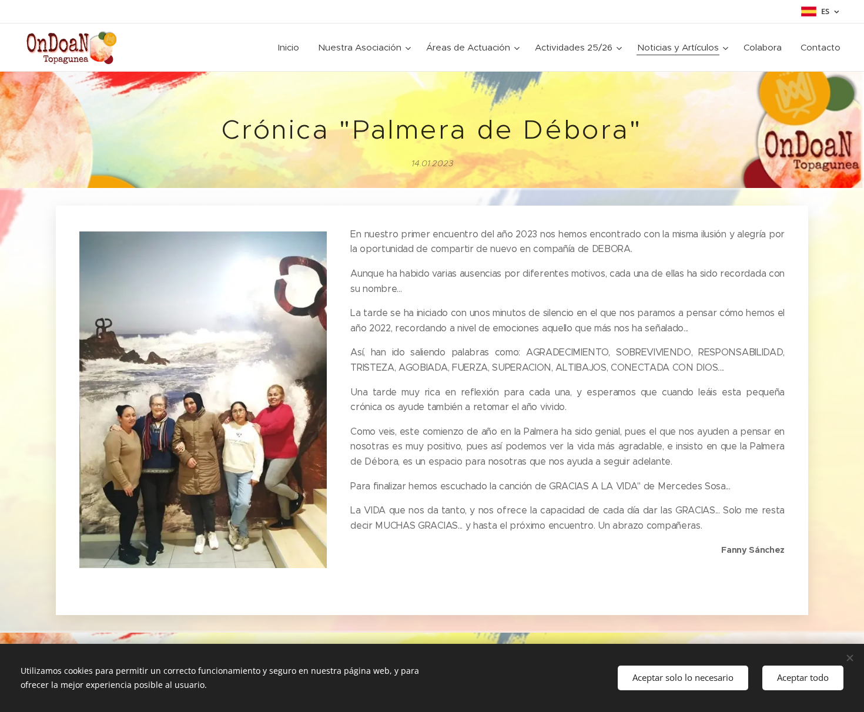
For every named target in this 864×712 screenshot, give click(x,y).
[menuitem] (292, 47)
